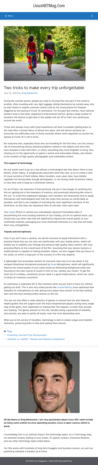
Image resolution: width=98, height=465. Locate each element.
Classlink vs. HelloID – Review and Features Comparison (36, 339)
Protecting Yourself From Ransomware (27, 335)
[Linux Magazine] (49, 6)
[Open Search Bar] (91, 16)
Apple (12, 212)
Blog (9, 331)
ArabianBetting (64, 287)
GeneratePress (65, 461)
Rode (53, 264)
